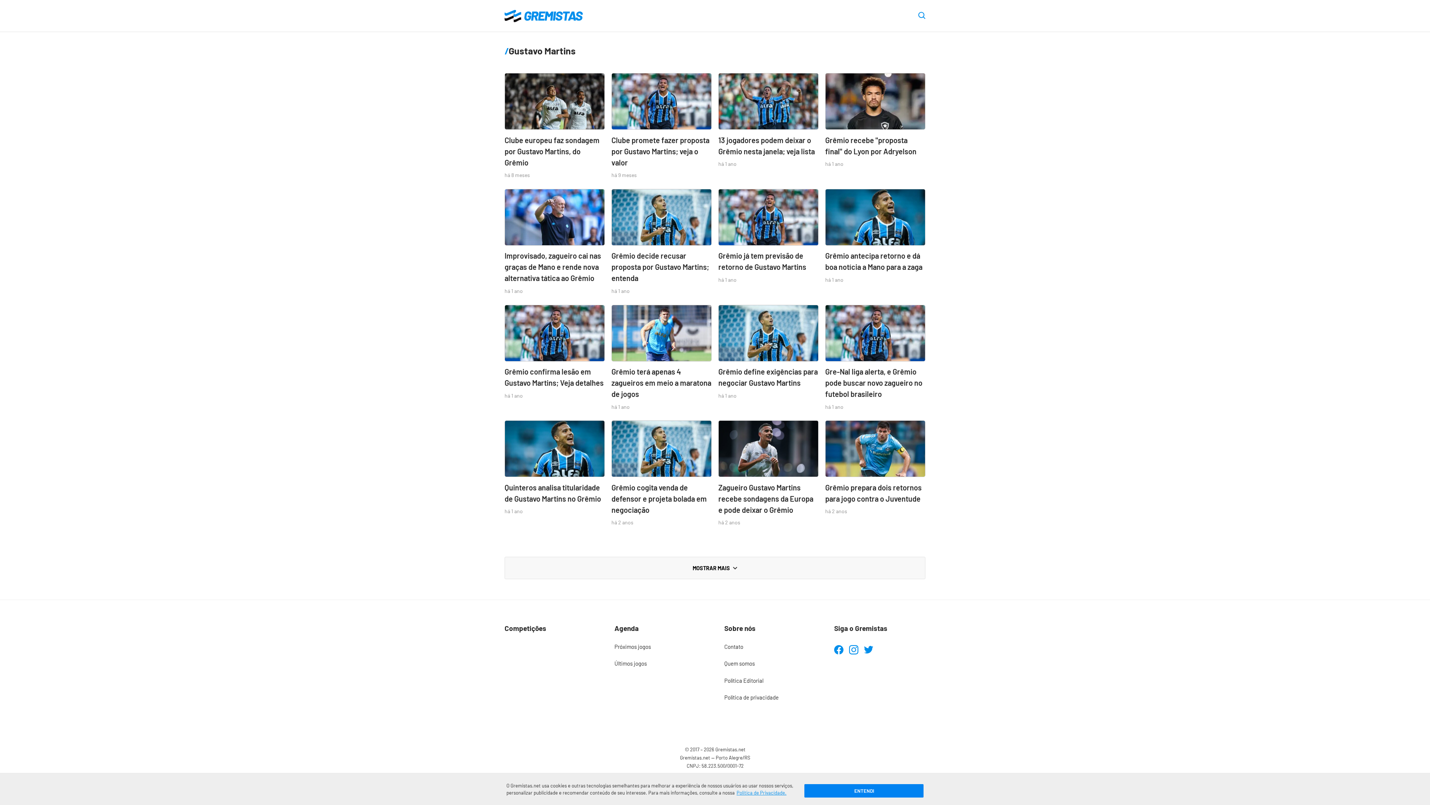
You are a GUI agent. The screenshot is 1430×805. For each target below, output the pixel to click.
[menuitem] (660, 647)
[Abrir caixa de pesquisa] (921, 16)
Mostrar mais (711, 568)
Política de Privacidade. (761, 793)
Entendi (864, 791)
